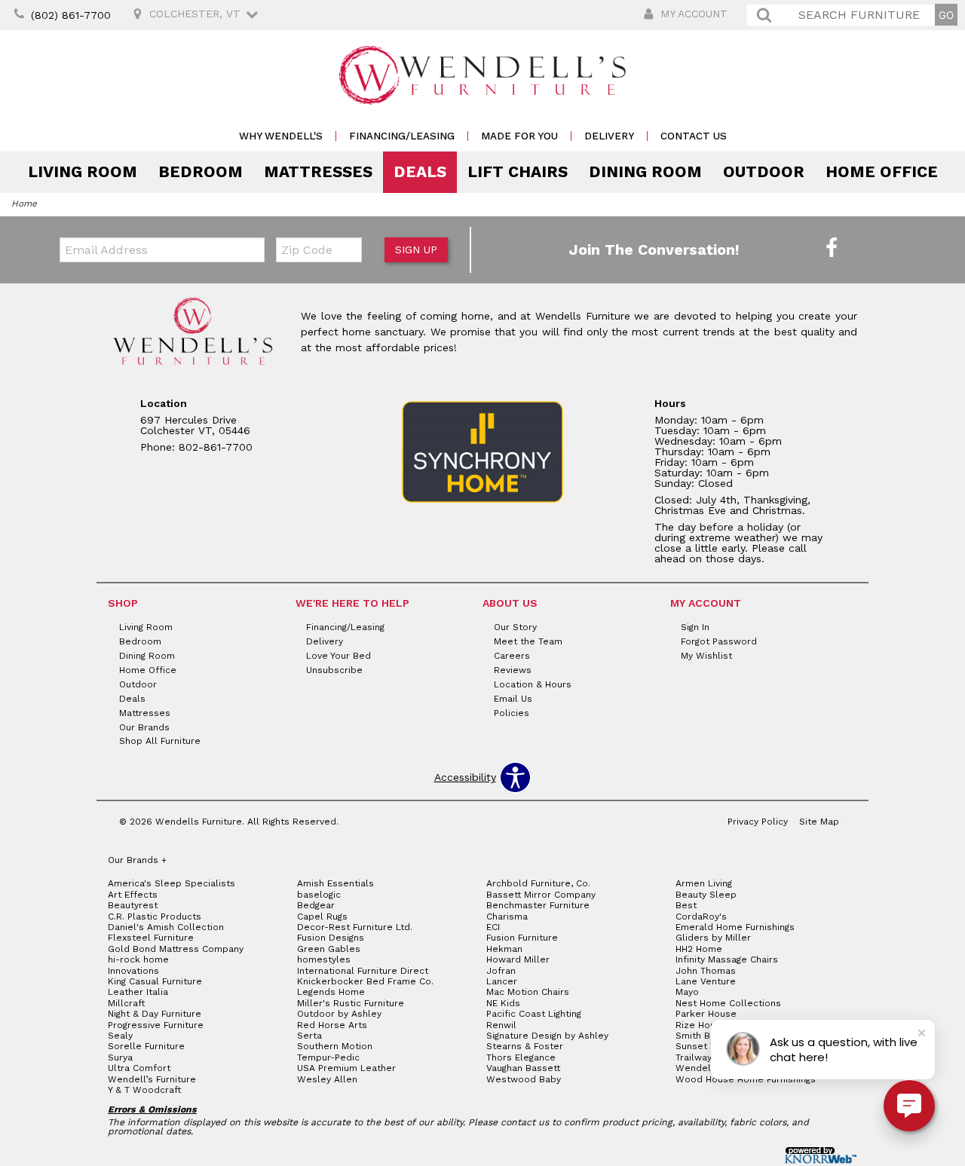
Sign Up (416, 249)
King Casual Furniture (155, 981)
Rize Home (700, 1025)
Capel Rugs (322, 916)
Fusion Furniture (522, 937)
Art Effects (133, 894)
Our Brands (144, 726)
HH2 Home (699, 949)
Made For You (519, 136)
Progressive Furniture (156, 1025)
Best (686, 905)
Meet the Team (528, 641)
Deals (420, 172)
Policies (511, 712)
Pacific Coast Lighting (533, 1013)
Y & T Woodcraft (144, 1090)
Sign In (695, 627)
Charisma (507, 916)
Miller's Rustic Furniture (350, 1003)
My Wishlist (706, 655)
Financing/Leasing (402, 136)
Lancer (501, 981)
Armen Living (704, 883)
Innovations (133, 971)
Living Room (82, 172)
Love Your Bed (338, 655)
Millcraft (126, 1003)
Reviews (513, 670)
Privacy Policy (758, 821)
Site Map (819, 821)
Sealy (120, 1035)
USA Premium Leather (346, 1068)
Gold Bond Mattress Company (176, 949)
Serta (309, 1035)
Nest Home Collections (728, 1003)
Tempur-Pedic (328, 1057)
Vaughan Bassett (523, 1068)
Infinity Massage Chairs (727, 959)
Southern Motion (334, 1046)
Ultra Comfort (139, 1068)
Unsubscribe (334, 670)
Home (24, 203)
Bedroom (200, 172)
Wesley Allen (327, 1079)
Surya (120, 1057)
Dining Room (645, 172)
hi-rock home (138, 959)
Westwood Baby (523, 1079)
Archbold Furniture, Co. (538, 883)
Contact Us (693, 136)
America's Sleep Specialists (171, 883)
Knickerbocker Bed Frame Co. (365, 981)
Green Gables (328, 949)
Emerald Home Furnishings (735, 927)
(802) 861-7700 (71, 15)
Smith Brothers (710, 1035)
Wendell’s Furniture (152, 1079)
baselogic (319, 894)
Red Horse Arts (332, 1025)
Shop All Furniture (160, 741)
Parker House (706, 1013)
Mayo (687, 992)
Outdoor (763, 172)
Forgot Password (719, 641)
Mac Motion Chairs (527, 992)
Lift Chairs (517, 172)
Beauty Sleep (706, 894)
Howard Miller (518, 959)
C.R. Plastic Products (154, 916)
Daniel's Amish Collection (166, 927)
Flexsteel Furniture (151, 937)
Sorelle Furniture (146, 1046)
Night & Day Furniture (154, 1013)
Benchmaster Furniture (538, 905)
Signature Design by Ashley (547, 1035)
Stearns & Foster (524, 1046)
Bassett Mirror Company (541, 894)
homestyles (324, 959)
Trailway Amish (709, 1057)
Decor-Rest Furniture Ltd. (354, 927)
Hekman (504, 949)
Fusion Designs (330, 937)
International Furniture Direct (362, 971)
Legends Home (331, 992)
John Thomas (706, 971)
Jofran (501, 971)
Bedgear (316, 905)
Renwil (501, 1025)
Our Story (515, 627)
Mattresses (318, 172)
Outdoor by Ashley (339, 1013)
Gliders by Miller (713, 937)
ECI (493, 927)
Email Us (513, 698)
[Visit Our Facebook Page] (831, 249)
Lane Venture (706, 981)
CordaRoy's (701, 916)
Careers (512, 655)
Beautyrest (133, 905)
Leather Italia (138, 992)
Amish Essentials (335, 883)
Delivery (609, 136)
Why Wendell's (281, 136)
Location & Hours (532, 684)
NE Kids (503, 1003)
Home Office (882, 172)
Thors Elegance (521, 1057)
